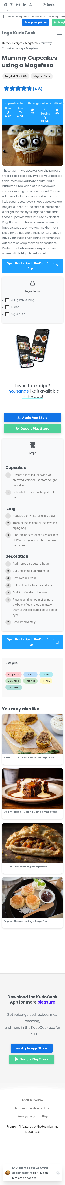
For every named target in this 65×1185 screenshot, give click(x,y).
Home (6, 43)
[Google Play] (24, 4)
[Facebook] (5, 4)
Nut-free (30, 680)
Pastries (30, 674)
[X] (12, 4)
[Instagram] (18, 4)
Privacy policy (26, 1116)
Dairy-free (13, 680)
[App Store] (30, 4)
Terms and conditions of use (32, 1108)
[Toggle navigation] (59, 33)
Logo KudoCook (19, 33)
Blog (45, 1116)
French (46, 680)
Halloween (14, 687)
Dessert (46, 674)
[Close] (58, 1173)
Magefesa (31, 43)
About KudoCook (32, 1100)
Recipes (17, 43)
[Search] (6, 9)
